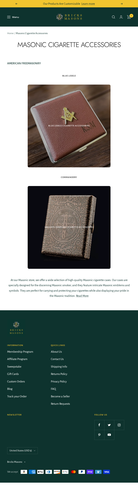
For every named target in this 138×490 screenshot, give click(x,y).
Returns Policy (59, 373)
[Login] (121, 16)
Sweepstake (14, 366)
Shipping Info (59, 366)
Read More (82, 295)
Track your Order (17, 396)
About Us (56, 351)
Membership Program (20, 351)
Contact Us (57, 359)
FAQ (53, 388)
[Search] (113, 17)
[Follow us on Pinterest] (99, 435)
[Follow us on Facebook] (99, 425)
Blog (9, 388)
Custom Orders (16, 381)
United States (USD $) (21, 450)
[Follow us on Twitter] (109, 425)
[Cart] (129, 17)
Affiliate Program (17, 359)
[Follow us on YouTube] (109, 435)
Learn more (88, 3)
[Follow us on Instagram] (119, 425)
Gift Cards (13, 373)
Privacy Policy (59, 381)
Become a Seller (60, 396)
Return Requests (60, 403)
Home (10, 33)
